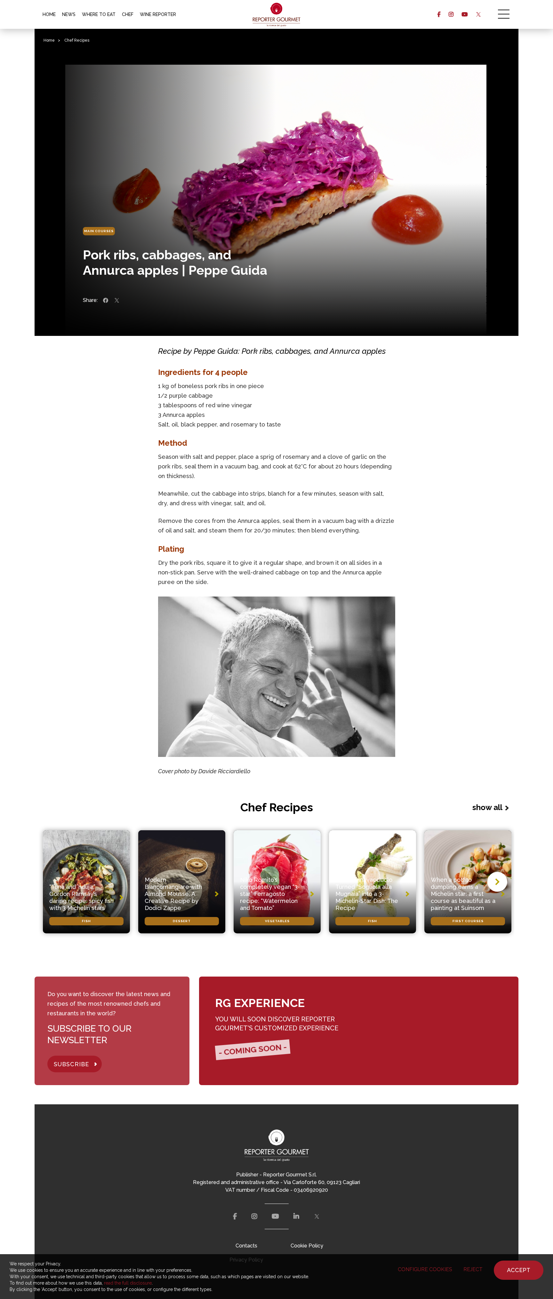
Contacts (246, 1246)
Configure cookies (425, 1269)
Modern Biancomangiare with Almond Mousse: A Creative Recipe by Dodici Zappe (173, 893)
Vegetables (277, 921)
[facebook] (439, 14)
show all (487, 807)
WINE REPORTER (158, 14)
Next (497, 882)
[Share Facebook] (105, 300)
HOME (49, 14)
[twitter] (478, 14)
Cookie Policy (307, 1246)
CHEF (127, 14)
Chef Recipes (76, 40)
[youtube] (464, 14)
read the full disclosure (128, 1283)
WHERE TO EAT (99, 14)
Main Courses (99, 231)
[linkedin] (296, 1216)
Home (49, 40)
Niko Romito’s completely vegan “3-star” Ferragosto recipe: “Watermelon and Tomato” (270, 893)
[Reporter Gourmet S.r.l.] (277, 14)
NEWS (69, 14)
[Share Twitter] (117, 300)
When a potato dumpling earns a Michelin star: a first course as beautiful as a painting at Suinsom (463, 893)
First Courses (468, 921)
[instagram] (451, 14)
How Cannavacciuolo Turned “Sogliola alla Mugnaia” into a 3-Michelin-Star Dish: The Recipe (366, 893)
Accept (518, 1270)
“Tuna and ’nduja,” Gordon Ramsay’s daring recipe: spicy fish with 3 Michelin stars (81, 897)
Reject (473, 1269)
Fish (86, 921)
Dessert (182, 921)
